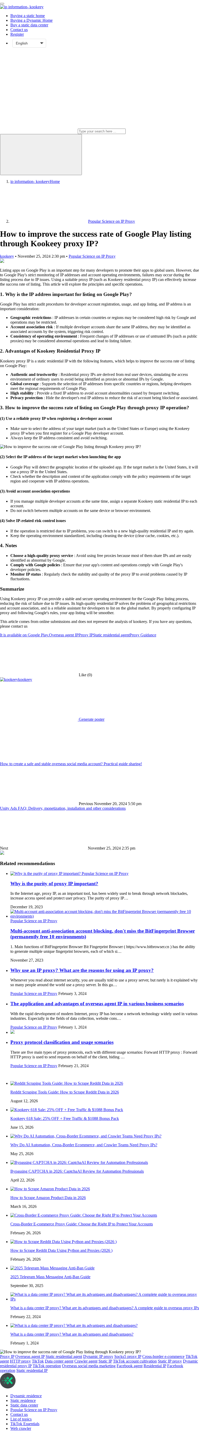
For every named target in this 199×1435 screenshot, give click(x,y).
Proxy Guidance (143, 635)
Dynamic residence (26, 1396)
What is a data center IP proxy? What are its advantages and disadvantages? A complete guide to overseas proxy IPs (104, 1308)
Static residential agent (111, 635)
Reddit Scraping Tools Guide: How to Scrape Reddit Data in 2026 (64, 1092)
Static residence (23, 1400)
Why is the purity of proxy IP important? (54, 883)
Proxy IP (86, 635)
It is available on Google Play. (24, 635)
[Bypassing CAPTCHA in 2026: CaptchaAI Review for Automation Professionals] (79, 1162)
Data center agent (59, 1361)
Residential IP (155, 1366)
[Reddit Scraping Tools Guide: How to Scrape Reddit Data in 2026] (66, 1083)
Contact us (19, 29)
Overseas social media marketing (89, 1366)
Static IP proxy (170, 1361)
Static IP (105, 1361)
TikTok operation (47, 1366)
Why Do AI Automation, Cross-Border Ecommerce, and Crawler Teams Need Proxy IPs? (83, 1145)
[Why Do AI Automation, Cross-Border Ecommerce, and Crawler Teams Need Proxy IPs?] (85, 1136)
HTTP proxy (20, 1361)
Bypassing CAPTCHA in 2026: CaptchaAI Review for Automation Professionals (77, 1171)
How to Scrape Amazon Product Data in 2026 (48, 1197)
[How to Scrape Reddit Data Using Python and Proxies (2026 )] (63, 1241)
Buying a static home (27, 15)
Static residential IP (32, 1370)
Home (35, 181)
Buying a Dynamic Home (31, 20)
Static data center (24, 1405)
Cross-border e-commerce (163, 1356)
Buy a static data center (29, 25)
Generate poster (91, 719)
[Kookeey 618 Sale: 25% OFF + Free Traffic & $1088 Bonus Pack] (66, 1109)
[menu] (2, 3)
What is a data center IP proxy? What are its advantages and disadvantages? (71, 1334)
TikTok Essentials (24, 1424)
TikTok (38, 1361)
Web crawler (20, 1428)
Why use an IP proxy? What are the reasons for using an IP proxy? (82, 970)
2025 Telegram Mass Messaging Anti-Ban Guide (50, 1277)
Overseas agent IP (64, 635)
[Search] (41, 154)
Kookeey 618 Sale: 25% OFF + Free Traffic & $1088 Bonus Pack (64, 1118)
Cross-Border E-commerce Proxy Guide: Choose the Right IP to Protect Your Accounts (81, 1224)
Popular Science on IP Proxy (92, 256)
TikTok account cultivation (135, 1361)
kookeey (7, 256)
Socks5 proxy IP (127, 1356)
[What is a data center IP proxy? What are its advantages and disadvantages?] (74, 1325)
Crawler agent (85, 1361)
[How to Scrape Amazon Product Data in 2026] (50, 1189)
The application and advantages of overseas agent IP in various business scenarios (97, 1003)
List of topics (21, 1419)
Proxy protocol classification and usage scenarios (61, 1042)
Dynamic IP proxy (98, 1356)
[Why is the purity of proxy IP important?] (46, 873)
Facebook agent (130, 1366)
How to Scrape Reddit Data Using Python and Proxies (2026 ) (61, 1250)
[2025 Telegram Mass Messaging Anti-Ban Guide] (52, 1268)
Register (17, 34)
